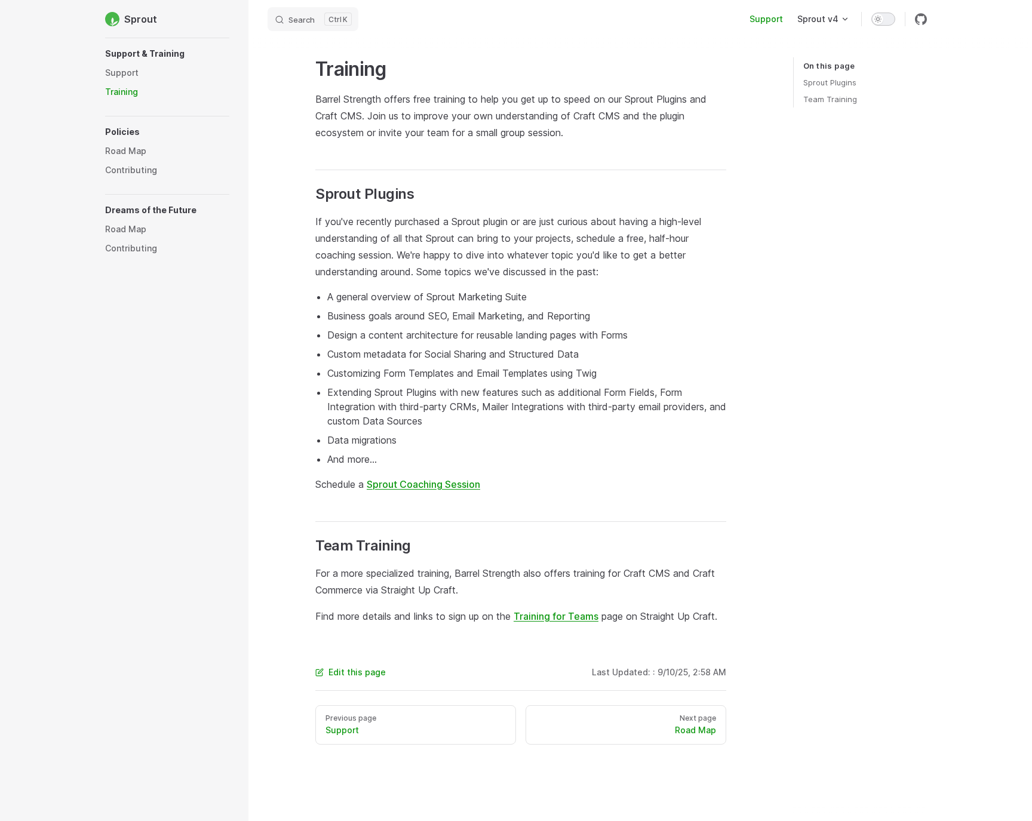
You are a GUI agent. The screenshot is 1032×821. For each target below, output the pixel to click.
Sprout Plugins (829, 82)
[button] (167, 53)
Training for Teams (556, 616)
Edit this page (357, 672)
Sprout (140, 19)
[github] (921, 19)
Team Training (830, 99)
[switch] (883, 19)
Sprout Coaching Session (423, 484)
